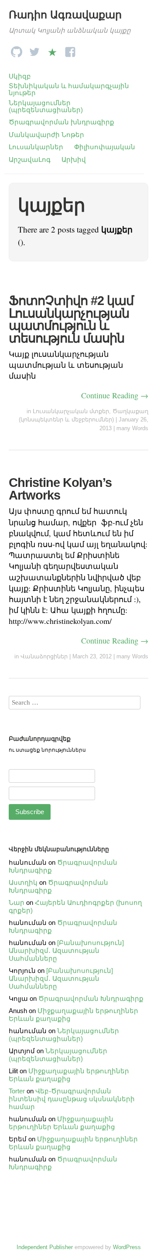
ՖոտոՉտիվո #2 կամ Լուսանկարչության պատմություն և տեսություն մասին (71, 319)
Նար (16, 902)
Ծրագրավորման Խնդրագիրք (90, 998)
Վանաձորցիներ (44, 656)
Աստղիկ (23, 882)
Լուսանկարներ (36, 147)
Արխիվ (73, 159)
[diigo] (52, 49)
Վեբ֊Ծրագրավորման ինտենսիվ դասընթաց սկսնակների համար (72, 1098)
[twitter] (34, 49)
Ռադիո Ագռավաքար (65, 15)
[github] (16, 49)
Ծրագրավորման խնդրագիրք (61, 122)
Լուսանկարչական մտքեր (71, 411)
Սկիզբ (20, 76)
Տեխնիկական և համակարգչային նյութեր (69, 89)
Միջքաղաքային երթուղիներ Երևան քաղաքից (69, 1074)
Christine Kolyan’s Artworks (60, 489)
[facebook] (70, 49)
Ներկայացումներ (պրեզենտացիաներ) (46, 106)
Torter (17, 1091)
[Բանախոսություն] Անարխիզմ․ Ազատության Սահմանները (66, 950)
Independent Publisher (45, 1247)
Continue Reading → (114, 395)
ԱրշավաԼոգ (30, 159)
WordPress (127, 1247)
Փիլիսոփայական (104, 147)
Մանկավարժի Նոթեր (46, 134)
